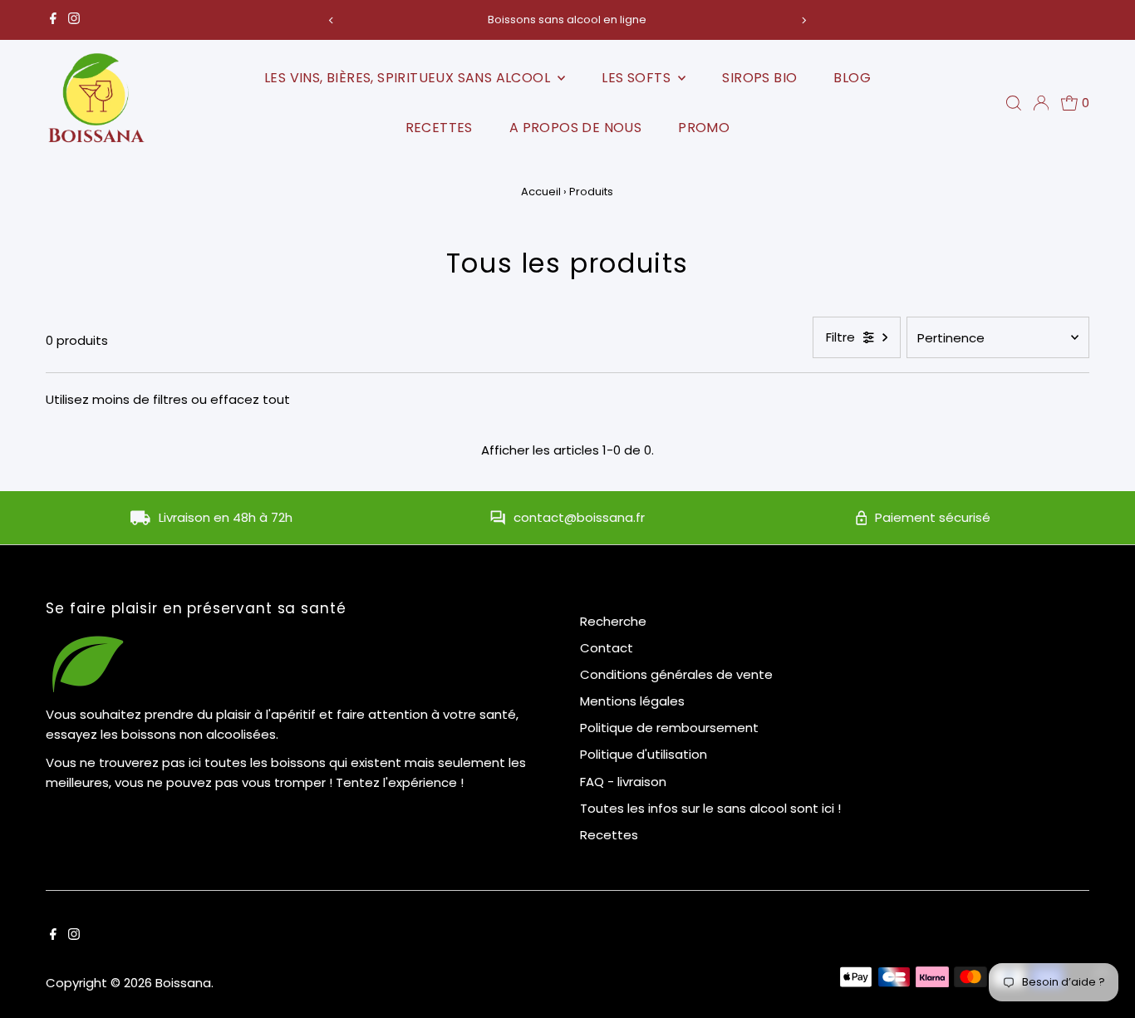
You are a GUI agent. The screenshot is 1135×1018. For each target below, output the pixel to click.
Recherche (613, 621)
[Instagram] (74, 20)
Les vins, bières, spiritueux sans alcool (408, 77)
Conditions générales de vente (676, 674)
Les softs (638, 77)
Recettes (439, 127)
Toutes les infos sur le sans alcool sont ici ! (710, 808)
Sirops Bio (759, 77)
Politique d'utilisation (643, 754)
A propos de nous (575, 127)
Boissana (183, 982)
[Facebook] (53, 20)
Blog (852, 77)
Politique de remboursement (669, 727)
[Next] (803, 20)
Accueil (541, 191)
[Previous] (332, 20)
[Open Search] (1013, 103)
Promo (704, 127)
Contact (606, 648)
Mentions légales (632, 701)
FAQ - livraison (623, 781)
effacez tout (250, 399)
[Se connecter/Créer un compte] (1041, 103)
